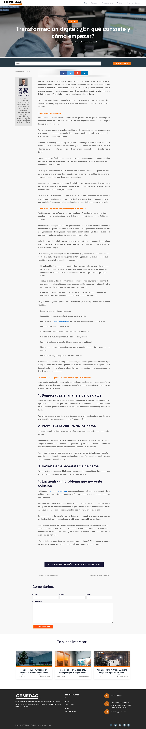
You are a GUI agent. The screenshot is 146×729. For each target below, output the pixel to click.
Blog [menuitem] (66, 698)
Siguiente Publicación (99, 575)
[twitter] (70, 73)
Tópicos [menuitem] (67, 701)
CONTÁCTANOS (123, 63)
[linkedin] (84, 73)
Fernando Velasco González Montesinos (71, 42)
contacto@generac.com (118, 712)
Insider (73, 22)
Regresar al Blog (23, 72)
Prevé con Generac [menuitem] (70, 712)
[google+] (77, 73)
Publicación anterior (48, 575)
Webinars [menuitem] (67, 708)
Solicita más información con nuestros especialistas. (74, 564)
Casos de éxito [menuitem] (69, 705)
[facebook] (63, 73)
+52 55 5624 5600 (116, 696)
